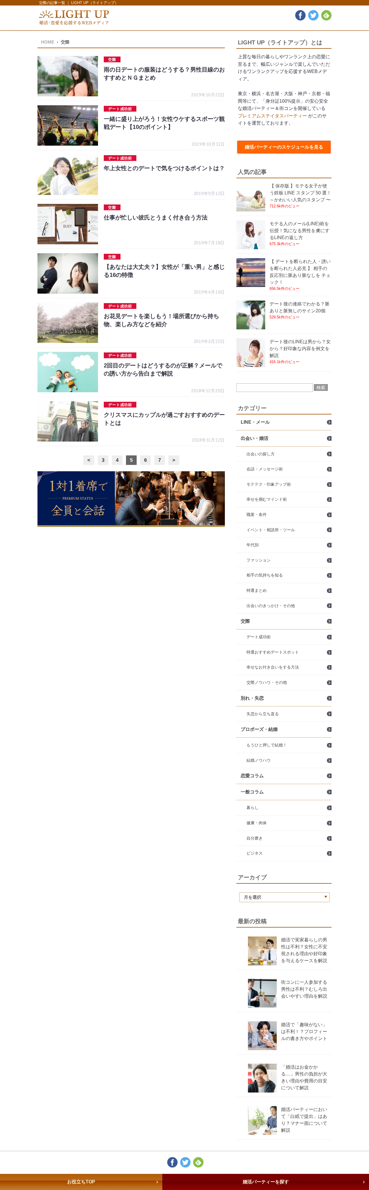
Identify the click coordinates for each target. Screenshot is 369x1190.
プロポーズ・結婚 (259, 729)
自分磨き (254, 838)
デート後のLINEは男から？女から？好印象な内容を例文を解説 (300, 348)
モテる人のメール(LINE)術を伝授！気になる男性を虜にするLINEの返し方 (300, 230)
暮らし (252, 807)
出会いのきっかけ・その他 (270, 605)
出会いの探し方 (260, 454)
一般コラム (252, 791)
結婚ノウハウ (258, 760)
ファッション (258, 560)
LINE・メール (255, 422)
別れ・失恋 (252, 698)
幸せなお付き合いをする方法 (272, 667)
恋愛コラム (252, 775)
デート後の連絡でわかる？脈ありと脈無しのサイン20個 (300, 307)
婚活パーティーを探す (266, 1181)
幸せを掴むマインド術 (266, 499)
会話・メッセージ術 (264, 469)
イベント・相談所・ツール (270, 530)
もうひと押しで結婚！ (266, 745)
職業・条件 (256, 514)
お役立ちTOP (81, 1181)
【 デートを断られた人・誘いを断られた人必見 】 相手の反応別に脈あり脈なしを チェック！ (300, 272)
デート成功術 (258, 637)
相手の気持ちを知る (264, 575)
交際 (245, 621)
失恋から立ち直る (262, 714)
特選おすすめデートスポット (272, 652)
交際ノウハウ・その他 (266, 682)
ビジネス (254, 853)
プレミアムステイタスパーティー (272, 115)
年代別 (252, 545)
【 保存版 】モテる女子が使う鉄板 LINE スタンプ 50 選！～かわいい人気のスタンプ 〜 (300, 192)
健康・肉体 (256, 823)
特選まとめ (256, 590)
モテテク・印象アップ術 (268, 484)
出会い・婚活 (254, 438)
